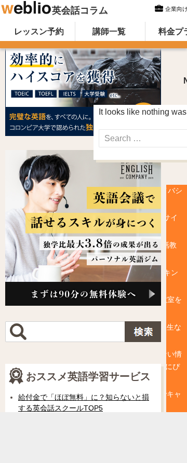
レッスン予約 (39, 31)
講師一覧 (109, 31)
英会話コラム (80, 10)
